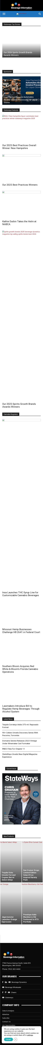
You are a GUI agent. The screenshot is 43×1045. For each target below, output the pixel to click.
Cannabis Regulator (11, 414)
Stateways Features (11, 110)
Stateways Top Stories (12, 24)
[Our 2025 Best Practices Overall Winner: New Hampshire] (21, 128)
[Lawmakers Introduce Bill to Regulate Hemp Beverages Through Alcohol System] (21, 690)
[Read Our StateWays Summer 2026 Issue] (21, 798)
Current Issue (11, 769)
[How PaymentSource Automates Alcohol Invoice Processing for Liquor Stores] (21, 90)
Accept (8, 1039)
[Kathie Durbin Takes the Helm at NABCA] (21, 205)
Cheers (13, 992)
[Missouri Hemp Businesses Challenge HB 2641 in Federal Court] (21, 613)
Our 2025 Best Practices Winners (19, 184)
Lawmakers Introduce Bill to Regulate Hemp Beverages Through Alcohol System (20, 709)
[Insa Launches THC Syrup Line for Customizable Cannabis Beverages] (21, 504)
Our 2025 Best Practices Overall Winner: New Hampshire (19, 147)
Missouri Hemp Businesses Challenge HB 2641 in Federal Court (21, 631)
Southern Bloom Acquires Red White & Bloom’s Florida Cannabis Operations (20, 669)
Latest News (8, 719)
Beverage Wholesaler (13, 987)
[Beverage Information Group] (21, 6)
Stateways (9, 997)
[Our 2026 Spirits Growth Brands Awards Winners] (21, 43)
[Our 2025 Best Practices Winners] (21, 168)
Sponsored (8, 72)
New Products (9, 836)
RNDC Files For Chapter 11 (13, 749)
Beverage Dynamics (19, 982)
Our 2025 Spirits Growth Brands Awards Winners (19, 405)
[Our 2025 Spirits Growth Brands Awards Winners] (21, 315)
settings (30, 1035)
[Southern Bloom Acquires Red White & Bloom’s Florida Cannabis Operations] (21, 650)
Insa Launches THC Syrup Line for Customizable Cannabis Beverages (20, 594)
